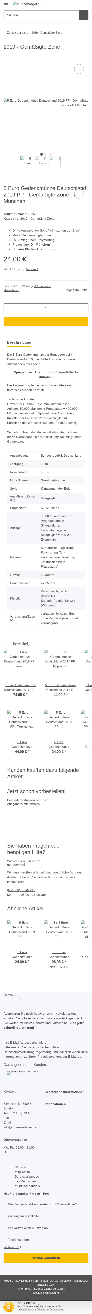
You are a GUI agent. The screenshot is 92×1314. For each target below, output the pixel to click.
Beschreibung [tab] (19, 342)
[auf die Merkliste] (79, 69)
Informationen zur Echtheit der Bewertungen (41, 1309)
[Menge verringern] (8, 308)
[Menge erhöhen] (83, 308)
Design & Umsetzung (46, 1292)
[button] (66, 1092)
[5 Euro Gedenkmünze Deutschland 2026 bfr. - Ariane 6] (49, 813)
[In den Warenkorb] (7, 58)
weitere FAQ (12, 1247)
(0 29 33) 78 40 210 (21, 890)
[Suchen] (83, 15)
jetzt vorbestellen (21, 827)
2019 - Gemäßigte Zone (37, 218)
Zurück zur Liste (17, 32)
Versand (32, 269)
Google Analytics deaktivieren (22, 1280)
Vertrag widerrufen (46, 1258)
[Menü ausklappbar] (6, 3)
